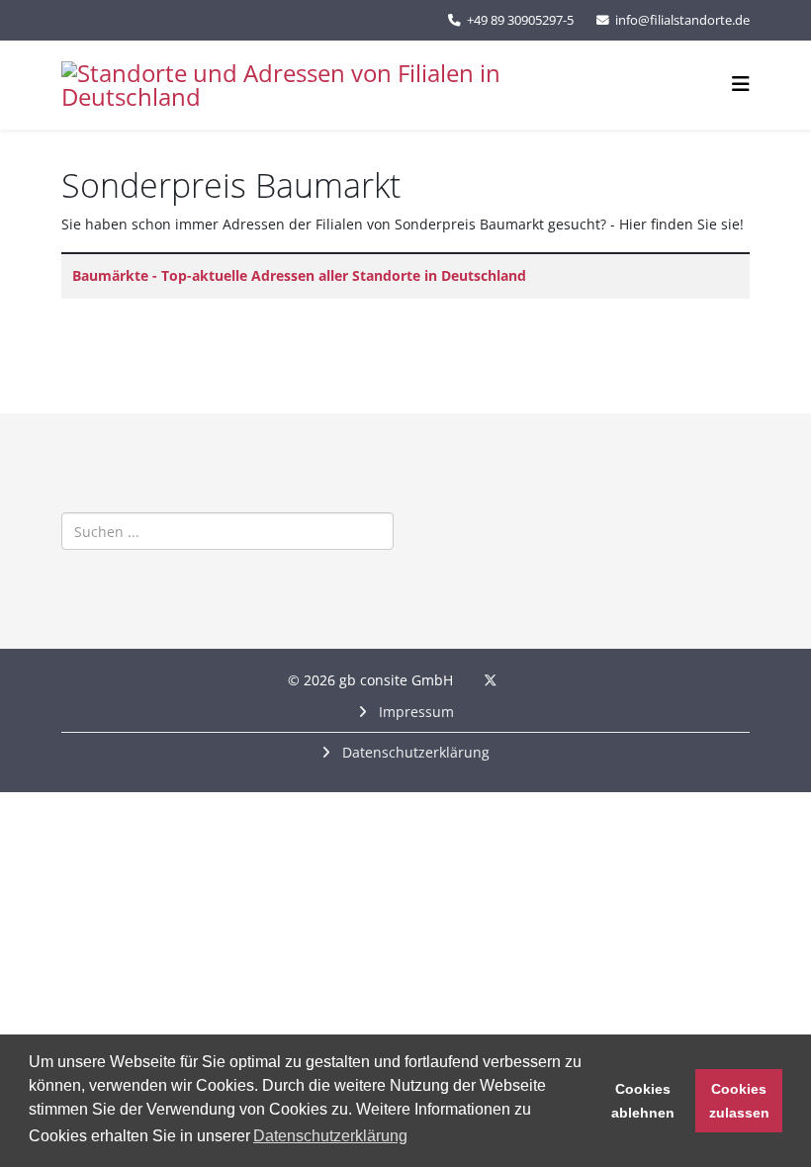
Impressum (414, 711)
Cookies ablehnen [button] (643, 1101)
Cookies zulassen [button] (739, 1101)
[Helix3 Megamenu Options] (741, 84)
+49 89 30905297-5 (520, 20)
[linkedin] (515, 680)
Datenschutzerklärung (414, 752)
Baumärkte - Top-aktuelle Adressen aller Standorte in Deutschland (299, 275)
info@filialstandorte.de (682, 20)
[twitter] (490, 680)
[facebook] (464, 680)
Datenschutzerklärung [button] (330, 1135)
